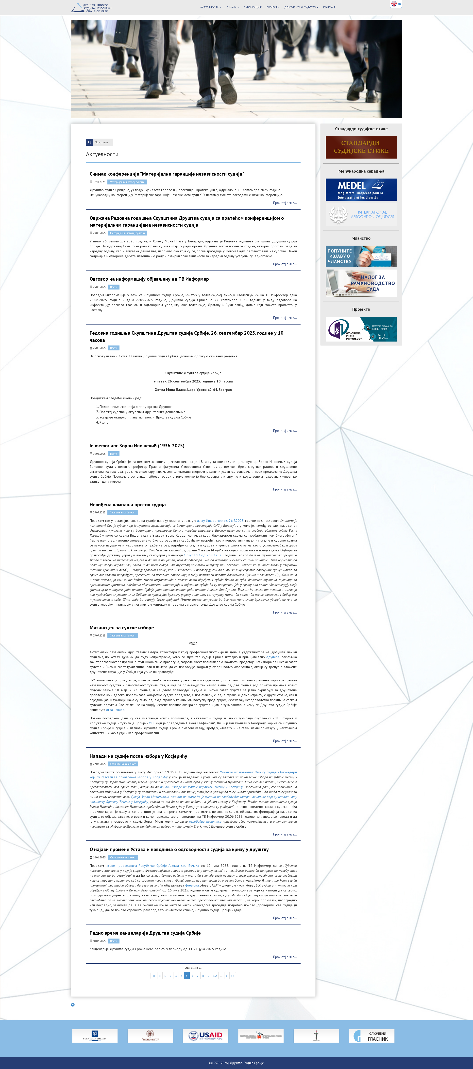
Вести (113, 287)
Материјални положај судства (127, 182)
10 (215, 976)
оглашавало (115, 709)
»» (232, 976)
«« (153, 976)
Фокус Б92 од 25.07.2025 (203, 555)
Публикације (253, 7)
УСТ (152, 723)
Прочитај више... (285, 203)
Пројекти (273, 7)
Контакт (329, 7)
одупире (273, 657)
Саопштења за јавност (122, 512)
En (399, 3)
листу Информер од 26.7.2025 (220, 520)
